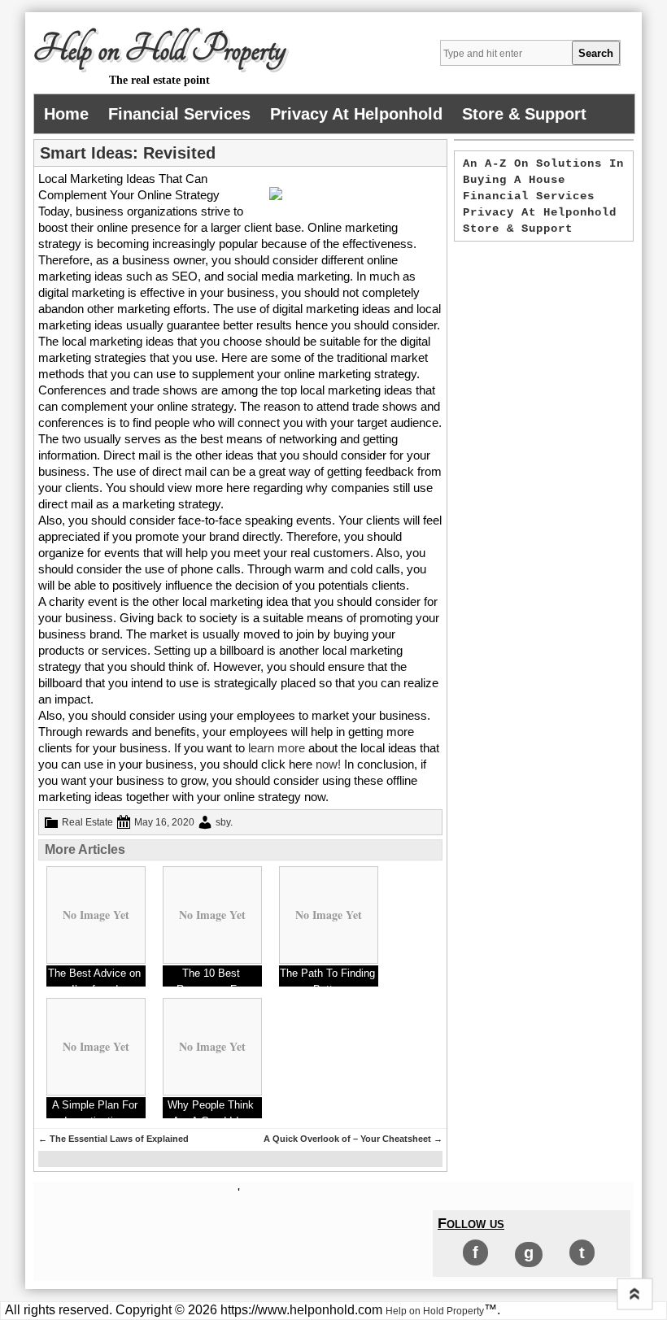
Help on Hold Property (159, 49)
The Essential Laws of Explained (113, 1139)
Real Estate (87, 822)
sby (223, 822)
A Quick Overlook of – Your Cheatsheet (353, 1139)
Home (66, 114)
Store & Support (524, 114)
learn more (276, 748)
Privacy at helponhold (356, 114)
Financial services (179, 114)
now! (328, 764)
